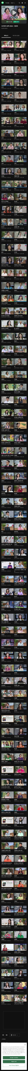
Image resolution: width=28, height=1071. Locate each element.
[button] (14, 12)
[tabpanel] (14, 523)
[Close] (25, 1044)
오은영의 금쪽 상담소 (7, 26)
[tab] (6, 36)
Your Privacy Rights (14, 1065)
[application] (14, 13)
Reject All (14, 1061)
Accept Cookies (14, 1057)
